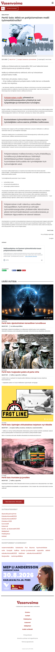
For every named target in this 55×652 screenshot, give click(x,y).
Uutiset (4, 536)
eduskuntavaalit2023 (9, 553)
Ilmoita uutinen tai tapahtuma (27, 638)
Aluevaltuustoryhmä (9, 514)
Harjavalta (5, 556)
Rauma (32, 548)
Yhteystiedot (27, 635)
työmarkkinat (32, 59)
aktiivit (47, 550)
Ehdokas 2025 (7, 521)
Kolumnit (5, 526)
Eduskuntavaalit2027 (9, 519)
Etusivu (27, 612)
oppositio (40, 550)
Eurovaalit (5, 524)
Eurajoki (20, 59)
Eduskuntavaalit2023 (9, 516)
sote (3, 550)
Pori (26, 548)
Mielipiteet (12, 59)
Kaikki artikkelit (27, 629)
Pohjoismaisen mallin (13, 97)
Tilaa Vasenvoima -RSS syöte (13, 502)
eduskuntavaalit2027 (34, 553)
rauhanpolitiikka (17, 556)
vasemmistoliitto (8, 548)
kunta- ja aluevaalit (28, 550)
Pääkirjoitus (6, 534)
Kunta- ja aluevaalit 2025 (11, 529)
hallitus (16, 550)
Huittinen (22, 553)
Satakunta (25, 59)
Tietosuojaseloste (27, 642)
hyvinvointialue (41, 548)
